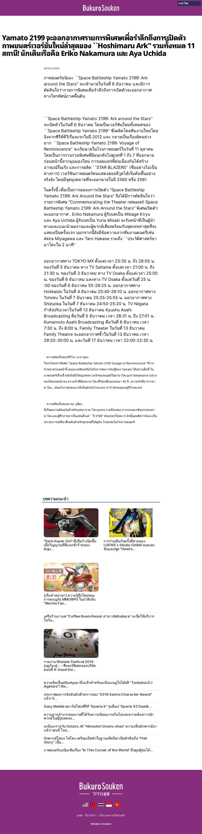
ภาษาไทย (183, 3)
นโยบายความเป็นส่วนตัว (112, 815)
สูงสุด (79, 815)
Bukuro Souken (101, 8)
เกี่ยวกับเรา (90, 815)
